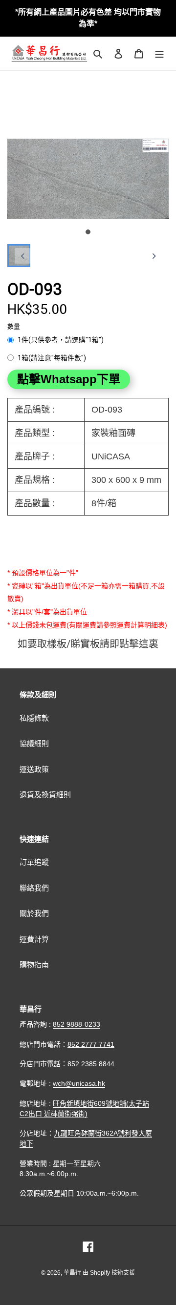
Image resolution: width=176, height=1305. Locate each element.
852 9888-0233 (76, 1024)
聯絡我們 (34, 888)
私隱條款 (34, 718)
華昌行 (73, 1272)
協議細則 (34, 743)
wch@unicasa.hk (79, 1083)
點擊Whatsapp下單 (68, 379)
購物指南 (34, 964)
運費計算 (34, 939)
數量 (13, 326)
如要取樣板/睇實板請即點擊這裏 (88, 644)
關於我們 (34, 913)
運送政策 (34, 769)
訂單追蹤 (34, 862)
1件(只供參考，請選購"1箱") (61, 340)
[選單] (159, 53)
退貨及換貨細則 (45, 794)
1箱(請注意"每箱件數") (52, 358)
